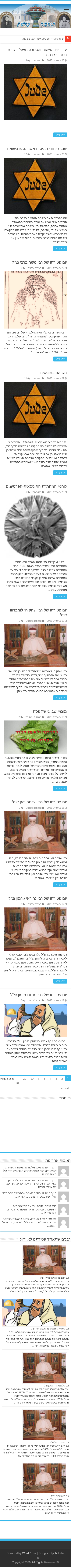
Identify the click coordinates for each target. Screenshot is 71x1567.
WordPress (29, 1553)
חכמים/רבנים (34, 268)
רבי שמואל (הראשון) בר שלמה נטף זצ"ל (50, 1328)
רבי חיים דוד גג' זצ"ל (59, 1442)
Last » (65, 1088)
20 (24, 1078)
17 (25, 154)
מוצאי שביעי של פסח (50, 711)
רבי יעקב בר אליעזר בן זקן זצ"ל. (54, 1277)
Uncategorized (33, 620)
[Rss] (38, 1557)
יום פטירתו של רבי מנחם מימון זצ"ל (38, 995)
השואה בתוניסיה (53, 373)
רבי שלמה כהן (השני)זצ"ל (56, 1385)
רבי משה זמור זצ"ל (60, 1496)
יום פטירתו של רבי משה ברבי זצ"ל (39, 262)
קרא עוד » (60, 135)
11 (25, 378)
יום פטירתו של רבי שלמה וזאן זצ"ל (39, 802)
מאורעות (37, 60)
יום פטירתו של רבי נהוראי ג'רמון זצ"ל (38, 898)
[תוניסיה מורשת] (35, 15)
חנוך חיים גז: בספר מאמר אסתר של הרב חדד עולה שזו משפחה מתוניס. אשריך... (29, 1195)
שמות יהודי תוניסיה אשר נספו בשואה (43, 38)
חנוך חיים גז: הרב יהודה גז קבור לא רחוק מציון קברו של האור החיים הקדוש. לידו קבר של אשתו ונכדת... (30, 1184)
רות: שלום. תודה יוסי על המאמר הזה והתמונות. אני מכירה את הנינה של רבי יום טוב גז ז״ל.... (31, 1209)
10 (32, 1078)
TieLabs (59, 1553)
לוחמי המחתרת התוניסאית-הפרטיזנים (36, 486)
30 (17, 1083)
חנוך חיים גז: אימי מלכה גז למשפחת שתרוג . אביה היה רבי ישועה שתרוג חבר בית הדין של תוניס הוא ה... (29, 1171)
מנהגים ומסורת (33, 717)
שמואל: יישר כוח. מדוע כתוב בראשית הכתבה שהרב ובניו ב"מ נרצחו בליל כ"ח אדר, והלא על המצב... (29, 1222)
